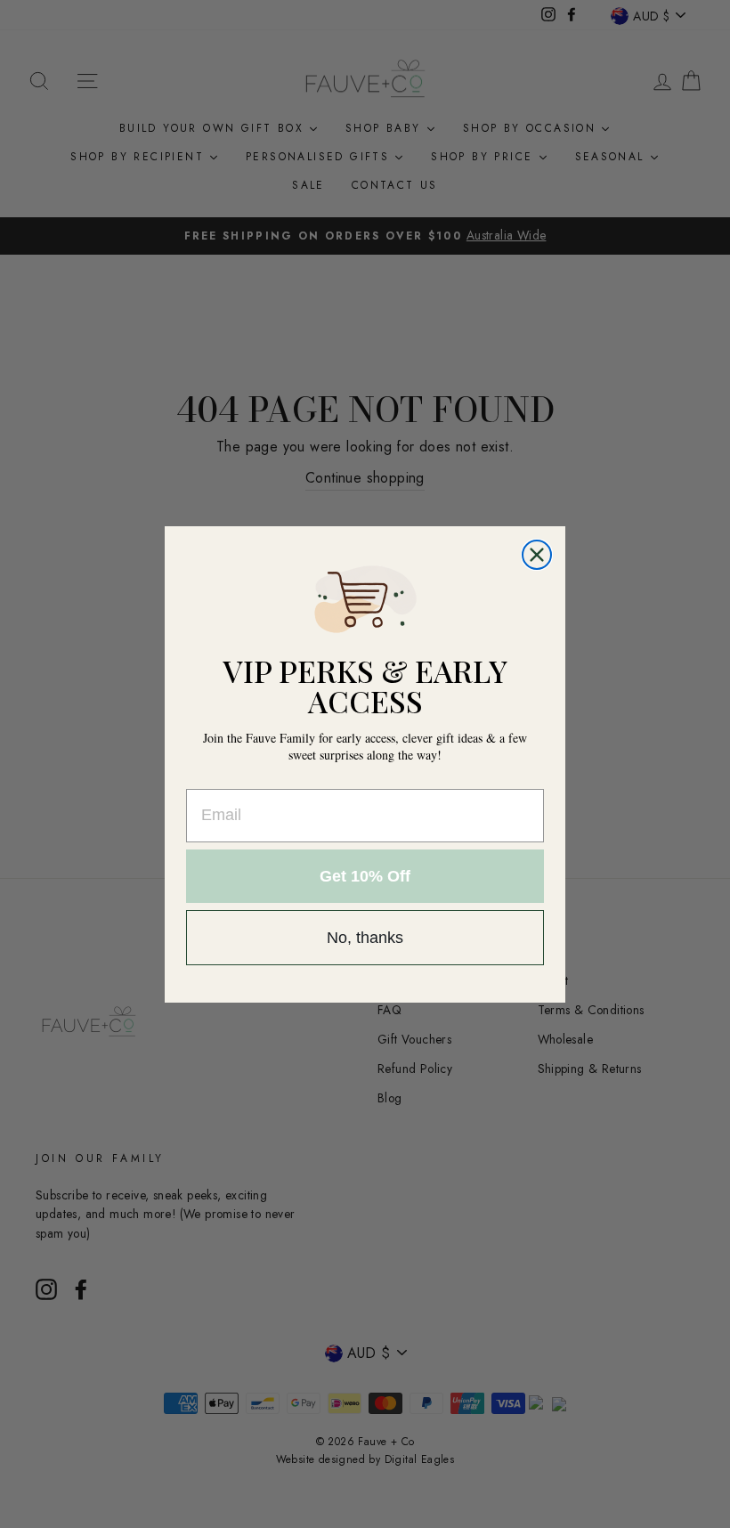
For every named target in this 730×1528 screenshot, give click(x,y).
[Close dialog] (537, 554)
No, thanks (365, 938)
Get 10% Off (365, 876)
